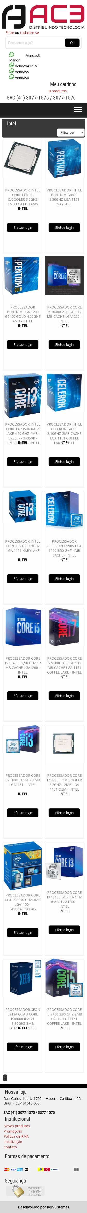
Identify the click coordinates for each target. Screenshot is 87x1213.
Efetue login (23, 227)
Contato (10, 1147)
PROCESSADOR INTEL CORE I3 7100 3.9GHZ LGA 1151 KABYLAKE (22, 546)
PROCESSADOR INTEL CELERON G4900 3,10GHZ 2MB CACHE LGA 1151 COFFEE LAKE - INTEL (64, 433)
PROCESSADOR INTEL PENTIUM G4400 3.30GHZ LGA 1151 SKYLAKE (64, 197)
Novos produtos (17, 1126)
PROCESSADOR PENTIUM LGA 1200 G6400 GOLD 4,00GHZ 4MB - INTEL (23, 314)
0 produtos (58, 91)
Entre (10, 32)
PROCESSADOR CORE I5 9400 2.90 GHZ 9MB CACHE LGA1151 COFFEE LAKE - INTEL (64, 1016)
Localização (13, 1141)
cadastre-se (29, 32)
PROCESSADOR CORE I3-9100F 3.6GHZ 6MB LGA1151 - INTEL (22, 780)
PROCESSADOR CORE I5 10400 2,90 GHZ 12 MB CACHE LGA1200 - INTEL (64, 314)
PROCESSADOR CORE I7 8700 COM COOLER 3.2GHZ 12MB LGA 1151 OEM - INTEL (64, 782)
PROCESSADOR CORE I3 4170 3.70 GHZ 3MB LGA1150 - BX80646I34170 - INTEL (23, 904)
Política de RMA (16, 1136)
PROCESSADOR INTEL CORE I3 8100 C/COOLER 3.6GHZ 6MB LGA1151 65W (22, 197)
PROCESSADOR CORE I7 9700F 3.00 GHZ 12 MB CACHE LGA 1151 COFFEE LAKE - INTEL (64, 665)
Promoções (13, 1131)
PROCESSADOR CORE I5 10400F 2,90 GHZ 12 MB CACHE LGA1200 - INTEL (23, 665)
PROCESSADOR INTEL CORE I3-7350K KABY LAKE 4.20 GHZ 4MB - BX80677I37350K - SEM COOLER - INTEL (22, 433)
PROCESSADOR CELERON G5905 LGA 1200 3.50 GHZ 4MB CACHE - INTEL (64, 548)
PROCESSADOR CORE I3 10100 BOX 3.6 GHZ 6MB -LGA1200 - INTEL (64, 899)
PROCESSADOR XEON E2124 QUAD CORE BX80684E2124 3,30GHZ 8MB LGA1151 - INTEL (22, 1018)
